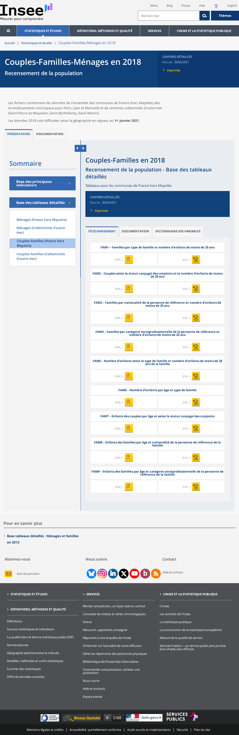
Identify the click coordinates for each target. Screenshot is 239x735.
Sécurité (182, 730)
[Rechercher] (205, 16)
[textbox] (169, 16)
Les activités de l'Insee (175, 614)
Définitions (14, 621)
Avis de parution (28, 573)
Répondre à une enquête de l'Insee (107, 638)
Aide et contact (172, 572)
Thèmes (225, 15)
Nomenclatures (17, 645)
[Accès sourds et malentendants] (216, 7)
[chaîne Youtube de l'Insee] (134, 573)
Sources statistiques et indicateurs (30, 629)
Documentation (49, 134)
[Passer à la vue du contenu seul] (77, 148)
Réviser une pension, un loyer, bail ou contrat (114, 606)
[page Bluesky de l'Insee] (91, 573)
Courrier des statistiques (24, 669)
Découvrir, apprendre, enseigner (105, 630)
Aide (202, 5)
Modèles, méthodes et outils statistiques (35, 661)
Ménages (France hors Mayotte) (42, 219)
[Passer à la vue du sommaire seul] (83, 148)
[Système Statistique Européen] (50, 721)
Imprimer (174, 70)
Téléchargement (102, 231)
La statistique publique (175, 622)
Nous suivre (91, 681)
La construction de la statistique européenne (191, 630)
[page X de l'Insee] (124, 574)
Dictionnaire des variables (177, 231)
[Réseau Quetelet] (82, 721)
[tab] (19, 134)
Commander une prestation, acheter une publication (111, 671)
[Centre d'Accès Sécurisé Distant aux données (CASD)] (114, 721)
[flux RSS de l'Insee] (156, 573)
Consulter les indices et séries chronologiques (114, 614)
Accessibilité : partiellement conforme (95, 730)
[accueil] (8, 30)
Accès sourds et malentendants (149, 730)
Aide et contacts (94, 688)
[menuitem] (8, 30)
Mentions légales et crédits (45, 730)
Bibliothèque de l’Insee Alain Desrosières (110, 661)
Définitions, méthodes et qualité (104, 31)
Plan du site (202, 730)
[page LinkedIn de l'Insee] (113, 573)
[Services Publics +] (182, 721)
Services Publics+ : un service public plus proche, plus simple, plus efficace (193, 647)
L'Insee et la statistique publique (204, 31)
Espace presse (92, 696)
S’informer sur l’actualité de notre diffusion (112, 646)
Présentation (18, 134)
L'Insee (164, 606)
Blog (169, 5)
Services (154, 31)
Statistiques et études (43, 31)
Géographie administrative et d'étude (33, 653)
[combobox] (188, 16)
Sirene (87, 622)
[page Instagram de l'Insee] (101, 573)
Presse (185, 5)
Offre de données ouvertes (25, 677)
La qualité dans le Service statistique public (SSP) (40, 637)
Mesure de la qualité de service (181, 638)
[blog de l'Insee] (145, 573)
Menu (154, 5)
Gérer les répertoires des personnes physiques (115, 653)
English (232, 5)
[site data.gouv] (144, 721)
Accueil (10, 43)
